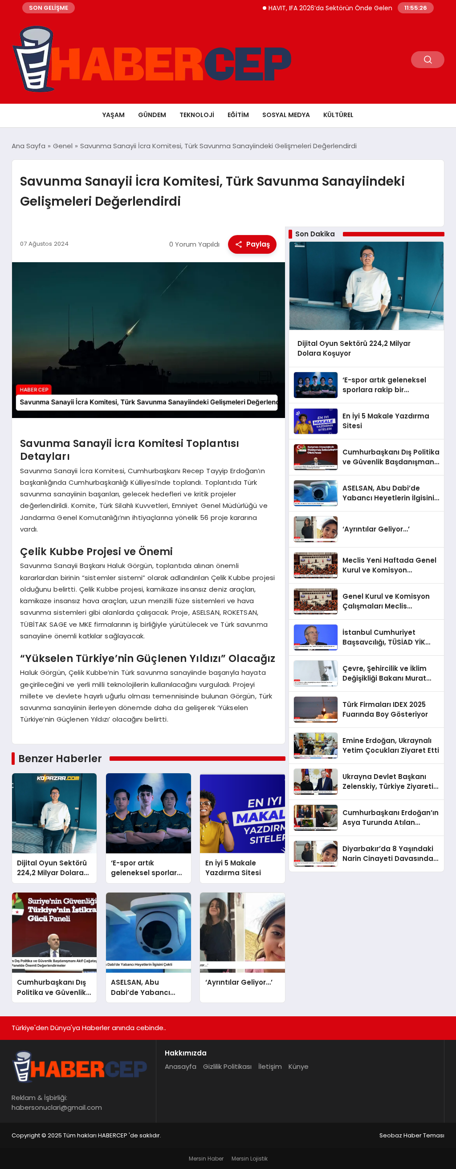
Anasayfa (180, 1066)
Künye (299, 1066)
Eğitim (238, 114)
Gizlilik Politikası (227, 1066)
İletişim (270, 1066)
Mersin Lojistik (250, 1158)
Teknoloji (196, 114)
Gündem (152, 114)
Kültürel (338, 114)
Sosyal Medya (286, 114)
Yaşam (113, 114)
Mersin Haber (206, 1158)
